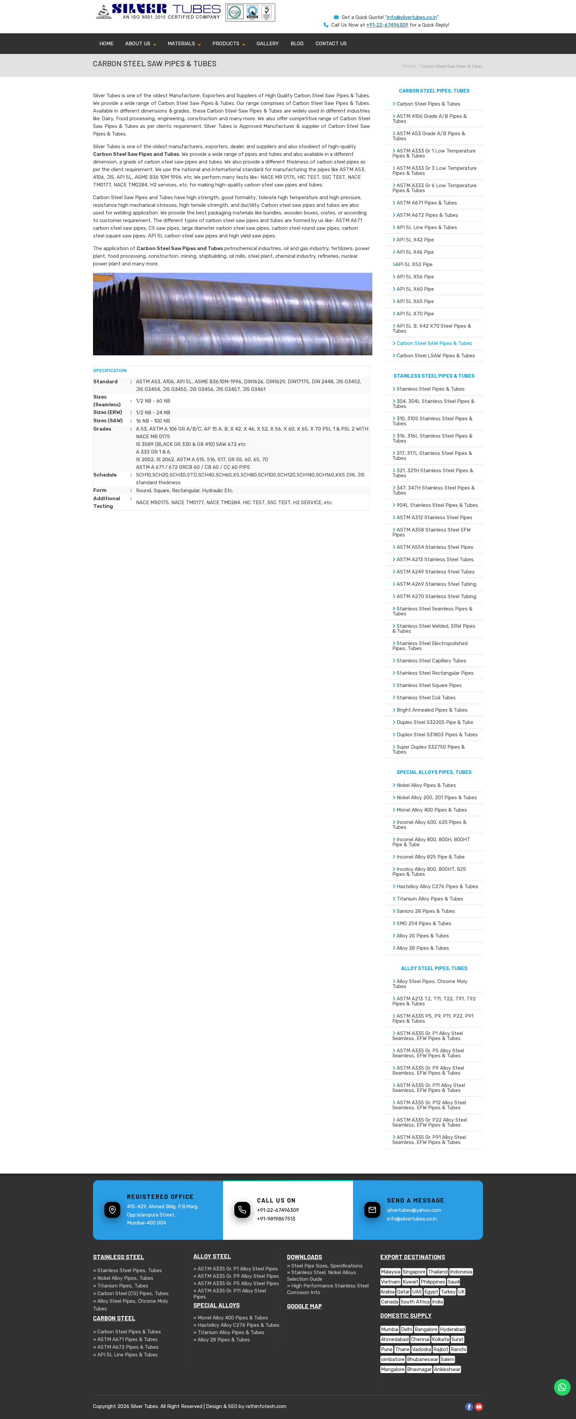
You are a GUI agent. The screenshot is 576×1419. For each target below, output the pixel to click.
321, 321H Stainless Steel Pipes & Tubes (432, 473)
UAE (417, 1292)
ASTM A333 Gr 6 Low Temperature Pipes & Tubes (434, 187)
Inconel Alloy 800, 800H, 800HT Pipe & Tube (431, 842)
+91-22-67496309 (387, 25)
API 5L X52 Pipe (414, 264)
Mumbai (390, 1329)
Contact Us (331, 44)
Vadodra (421, 1349)
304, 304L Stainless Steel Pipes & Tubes (433, 403)
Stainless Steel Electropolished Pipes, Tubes (430, 645)
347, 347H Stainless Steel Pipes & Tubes (433, 490)
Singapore (414, 1272)
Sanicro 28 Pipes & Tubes (425, 911)
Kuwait (410, 1282)
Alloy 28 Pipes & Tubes (422, 948)
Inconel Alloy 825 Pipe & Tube (430, 857)
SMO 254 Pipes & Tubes (423, 923)
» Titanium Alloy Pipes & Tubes (228, 1332)
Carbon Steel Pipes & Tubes (427, 104)
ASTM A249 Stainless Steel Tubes (435, 572)
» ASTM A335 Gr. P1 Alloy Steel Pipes (235, 1269)
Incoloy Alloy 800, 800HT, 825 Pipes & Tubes (429, 871)
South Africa (415, 1302)
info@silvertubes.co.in (412, 17)
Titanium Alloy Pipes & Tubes (429, 899)
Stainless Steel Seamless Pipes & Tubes (432, 611)
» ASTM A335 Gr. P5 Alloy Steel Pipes (236, 1283)
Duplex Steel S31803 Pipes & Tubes (436, 735)
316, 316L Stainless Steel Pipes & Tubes (432, 438)
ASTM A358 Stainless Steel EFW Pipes (431, 532)
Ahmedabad (395, 1339)
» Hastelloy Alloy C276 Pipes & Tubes (236, 1325)
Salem (447, 1359)
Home (106, 44)
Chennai (420, 1339)
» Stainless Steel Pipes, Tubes (127, 1270)
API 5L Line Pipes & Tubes (426, 227)
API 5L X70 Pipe (414, 314)
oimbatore (393, 1359)
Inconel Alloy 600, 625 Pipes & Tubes (429, 824)
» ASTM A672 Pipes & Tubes (126, 1347)
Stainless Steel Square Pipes (428, 685)
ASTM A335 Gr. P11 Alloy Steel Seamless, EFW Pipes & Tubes (428, 1087)
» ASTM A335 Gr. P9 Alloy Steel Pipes (236, 1276)
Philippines (433, 1282)
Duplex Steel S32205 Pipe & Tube (434, 722)
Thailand (438, 1272)
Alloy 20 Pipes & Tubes (422, 936)
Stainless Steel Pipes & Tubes (430, 389)
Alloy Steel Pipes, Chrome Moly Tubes (429, 983)
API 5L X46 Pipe (414, 252)
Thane (402, 1349)
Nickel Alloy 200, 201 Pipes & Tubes (436, 798)
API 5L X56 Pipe (414, 277)
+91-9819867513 (276, 1219)
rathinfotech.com (266, 1406)
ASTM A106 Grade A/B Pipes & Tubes (429, 118)
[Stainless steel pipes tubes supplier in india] (159, 18)
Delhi (406, 1329)
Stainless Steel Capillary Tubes (430, 661)
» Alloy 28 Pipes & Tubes (221, 1340)
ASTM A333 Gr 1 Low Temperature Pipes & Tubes (434, 153)
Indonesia (461, 1272)
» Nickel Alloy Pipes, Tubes (123, 1278)
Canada (389, 1302)
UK (461, 1292)
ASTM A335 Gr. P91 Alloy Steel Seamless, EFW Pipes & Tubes (429, 1139)
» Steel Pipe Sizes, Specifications (325, 1266)
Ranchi (458, 1349)
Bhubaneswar (422, 1359)
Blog (297, 44)
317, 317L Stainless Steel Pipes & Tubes (432, 455)
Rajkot (440, 1349)
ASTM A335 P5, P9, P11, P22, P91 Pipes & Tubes (432, 1018)
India (437, 1302)
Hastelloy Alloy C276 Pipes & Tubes (436, 886)
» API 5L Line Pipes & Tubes (125, 1355)
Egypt (431, 1292)
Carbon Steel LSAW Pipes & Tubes (435, 356)
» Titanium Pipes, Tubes (120, 1286)
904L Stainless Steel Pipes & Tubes (436, 505)
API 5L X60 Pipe (414, 289)
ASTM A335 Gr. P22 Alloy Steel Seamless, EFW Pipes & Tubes (429, 1122)
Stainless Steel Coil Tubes (425, 698)
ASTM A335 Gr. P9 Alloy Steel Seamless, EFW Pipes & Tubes (428, 1070)
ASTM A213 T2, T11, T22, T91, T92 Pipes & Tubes (434, 1001)
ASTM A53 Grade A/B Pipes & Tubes (428, 136)
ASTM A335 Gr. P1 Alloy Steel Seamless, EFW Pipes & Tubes (427, 1035)
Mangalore (393, 1369)
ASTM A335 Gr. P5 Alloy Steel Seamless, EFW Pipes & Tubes (428, 1053)
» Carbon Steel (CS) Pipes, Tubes (131, 1293)
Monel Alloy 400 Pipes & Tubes (431, 810)
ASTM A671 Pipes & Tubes (426, 203)
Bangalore (426, 1329)
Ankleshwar (447, 1369)
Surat (457, 1339)
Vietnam (390, 1282)
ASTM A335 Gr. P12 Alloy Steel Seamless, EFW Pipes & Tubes (429, 1105)
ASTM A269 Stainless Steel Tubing (435, 584)
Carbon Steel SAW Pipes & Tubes (433, 343)
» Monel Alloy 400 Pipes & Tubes (230, 1318)
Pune (387, 1349)
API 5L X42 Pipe (414, 240)
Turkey (448, 1292)
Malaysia (390, 1272)
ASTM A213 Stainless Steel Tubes (434, 559)
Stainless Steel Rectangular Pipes (434, 673)
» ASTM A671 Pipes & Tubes (125, 1339)
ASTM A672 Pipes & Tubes (426, 215)
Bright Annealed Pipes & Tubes (431, 710)
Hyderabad (452, 1329)
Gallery (268, 44)
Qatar (403, 1292)
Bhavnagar (419, 1369)
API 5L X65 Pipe (414, 301)
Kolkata (440, 1339)
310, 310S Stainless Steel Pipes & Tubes (432, 421)
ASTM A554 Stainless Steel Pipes (434, 547)
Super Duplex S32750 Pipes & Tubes (428, 749)
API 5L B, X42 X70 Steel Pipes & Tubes (431, 328)
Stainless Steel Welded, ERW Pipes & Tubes (433, 628)
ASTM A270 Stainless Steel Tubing (435, 596)
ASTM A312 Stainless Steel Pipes (433, 518)
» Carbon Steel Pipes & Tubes (127, 1332)
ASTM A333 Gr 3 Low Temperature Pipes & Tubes (434, 170)
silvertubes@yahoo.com (414, 1210)
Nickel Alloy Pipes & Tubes (425, 785)
